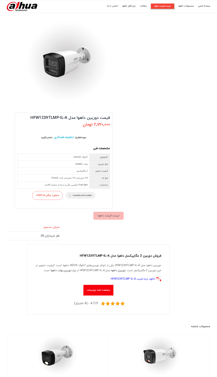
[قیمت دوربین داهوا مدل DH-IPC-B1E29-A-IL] (160, 355)
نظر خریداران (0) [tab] (50, 236)
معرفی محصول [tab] (51, 227)
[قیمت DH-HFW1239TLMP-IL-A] (61, 62)
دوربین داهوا (118, 270)
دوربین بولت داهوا (61, 270)
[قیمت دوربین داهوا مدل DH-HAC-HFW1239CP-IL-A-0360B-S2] (57, 355)
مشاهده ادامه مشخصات (80, 195)
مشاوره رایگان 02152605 (47, 195)
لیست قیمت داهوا (108, 216)
